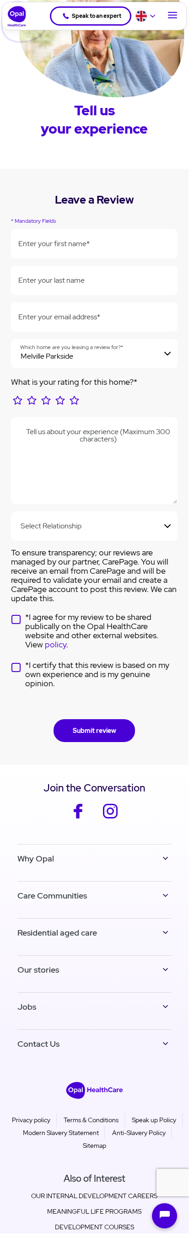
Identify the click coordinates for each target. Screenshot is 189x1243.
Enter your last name (51, 280)
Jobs (26, 1006)
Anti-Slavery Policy (139, 1133)
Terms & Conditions (91, 1120)
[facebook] (78, 817)
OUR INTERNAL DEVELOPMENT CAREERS (94, 1196)
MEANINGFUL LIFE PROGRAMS (94, 1211)
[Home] (14, 16)
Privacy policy (31, 1120)
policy (55, 644)
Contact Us (38, 1044)
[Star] (17, 403)
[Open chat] (164, 1215)
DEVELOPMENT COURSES (94, 1227)
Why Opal (35, 858)
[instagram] (110, 817)
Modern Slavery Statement (61, 1133)
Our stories (38, 969)
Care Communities (52, 895)
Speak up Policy (154, 1120)
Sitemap (94, 1145)
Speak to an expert (96, 16)
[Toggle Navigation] (172, 16)
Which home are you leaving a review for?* (71, 347)
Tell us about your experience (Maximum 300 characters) (98, 435)
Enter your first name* (54, 244)
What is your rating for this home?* (74, 382)
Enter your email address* (59, 317)
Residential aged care (57, 932)
